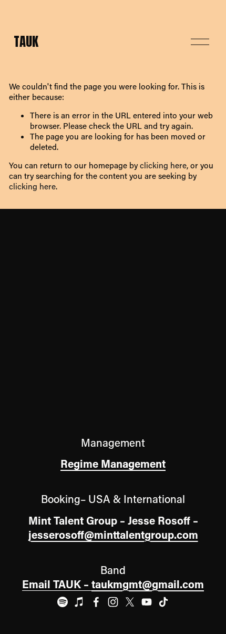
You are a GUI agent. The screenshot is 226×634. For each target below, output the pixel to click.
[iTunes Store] (79, 602)
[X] (130, 602)
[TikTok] (163, 602)
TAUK (26, 41)
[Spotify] (62, 602)
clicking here (163, 165)
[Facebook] (96, 602)
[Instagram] (113, 602)
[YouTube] (146, 602)
